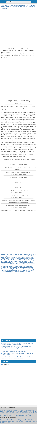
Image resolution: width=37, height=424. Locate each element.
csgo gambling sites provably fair (28, 412)
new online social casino (20, 414)
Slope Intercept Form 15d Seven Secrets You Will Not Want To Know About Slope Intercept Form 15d (17, 344)
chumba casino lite (9, 411)
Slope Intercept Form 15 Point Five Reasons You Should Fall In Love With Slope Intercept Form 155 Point (18, 357)
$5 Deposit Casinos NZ (6, 410)
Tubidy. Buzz (10, 422)
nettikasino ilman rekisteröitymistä (23, 415)
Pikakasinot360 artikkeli (6, 420)
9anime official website (7, 414)
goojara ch (10, 415)
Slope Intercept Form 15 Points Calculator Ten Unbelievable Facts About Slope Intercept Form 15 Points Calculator (18, 350)
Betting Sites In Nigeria (21, 411)
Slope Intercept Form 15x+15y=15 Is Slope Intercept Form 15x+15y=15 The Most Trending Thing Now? (16, 347)
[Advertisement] (18, 28)
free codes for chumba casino (23, 421)
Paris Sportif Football (18, 410)
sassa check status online (12, 412)
